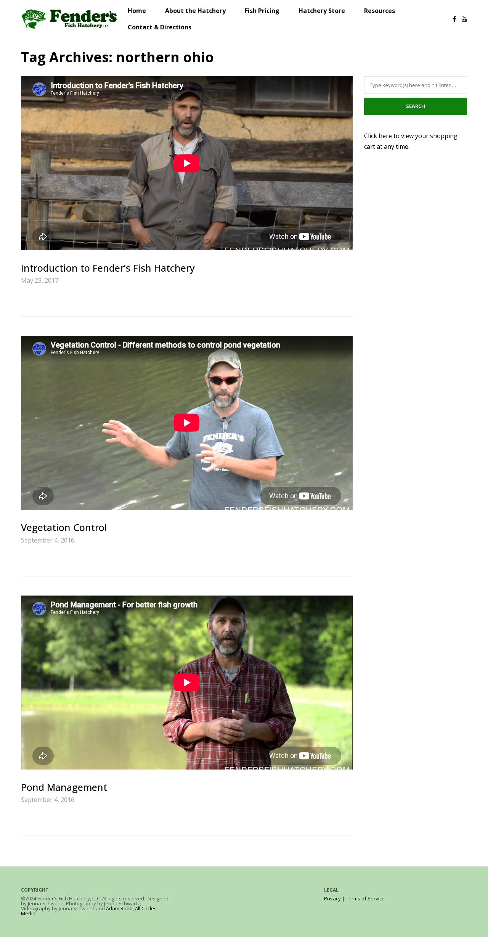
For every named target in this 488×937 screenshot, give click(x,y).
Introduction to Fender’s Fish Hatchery (108, 267)
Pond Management (64, 787)
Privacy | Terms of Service (354, 898)
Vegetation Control (64, 527)
